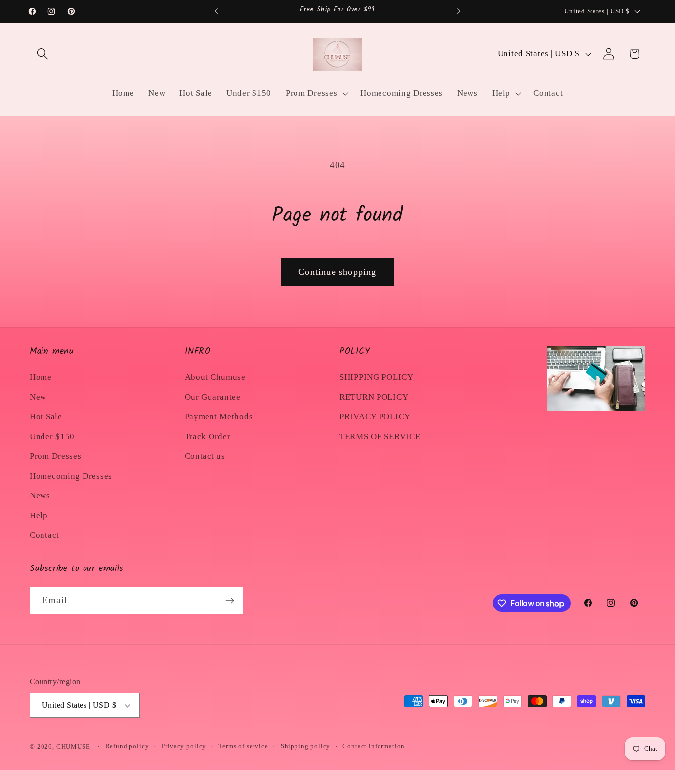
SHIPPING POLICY (376, 377)
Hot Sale (46, 416)
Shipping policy (306, 746)
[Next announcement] (458, 11)
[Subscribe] (229, 600)
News (40, 495)
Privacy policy (183, 746)
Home (41, 377)
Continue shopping (337, 272)
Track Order (208, 436)
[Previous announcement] (216, 11)
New (38, 397)
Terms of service (243, 746)
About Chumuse (215, 377)
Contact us (205, 456)
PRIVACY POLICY (375, 416)
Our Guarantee (213, 397)
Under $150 (52, 436)
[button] (43, 54)
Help (39, 515)
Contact (44, 535)
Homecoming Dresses (71, 476)
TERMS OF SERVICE (380, 436)
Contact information (373, 746)
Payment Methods (219, 416)
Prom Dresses (56, 456)
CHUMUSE (73, 746)
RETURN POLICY (373, 397)
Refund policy (127, 746)
